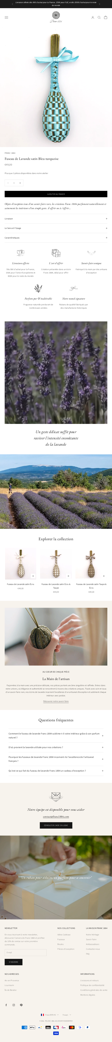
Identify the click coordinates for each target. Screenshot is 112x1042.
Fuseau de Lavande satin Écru (20, 584)
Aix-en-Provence (12, 980)
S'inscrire (13, 962)
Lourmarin (9, 985)
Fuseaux (61, 939)
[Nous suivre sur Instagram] (13, 1005)
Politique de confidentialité (92, 985)
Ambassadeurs (92, 944)
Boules (60, 944)
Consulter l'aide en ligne (56, 825)
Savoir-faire (91, 939)
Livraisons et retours (89, 980)
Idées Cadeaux (63, 934)
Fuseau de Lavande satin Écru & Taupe (56, 586)
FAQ (87, 953)
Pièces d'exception (65, 949)
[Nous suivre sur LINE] (21, 1005)
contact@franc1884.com (56, 816)
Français (65, 1015)
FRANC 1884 (10, 153)
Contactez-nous (93, 949)
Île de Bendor (11, 990)
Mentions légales (87, 995)
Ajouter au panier (56, 194)
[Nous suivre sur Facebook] (6, 1005)
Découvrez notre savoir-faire (56, 701)
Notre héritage (92, 934)
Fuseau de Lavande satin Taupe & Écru (91, 586)
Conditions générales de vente (93, 990)
